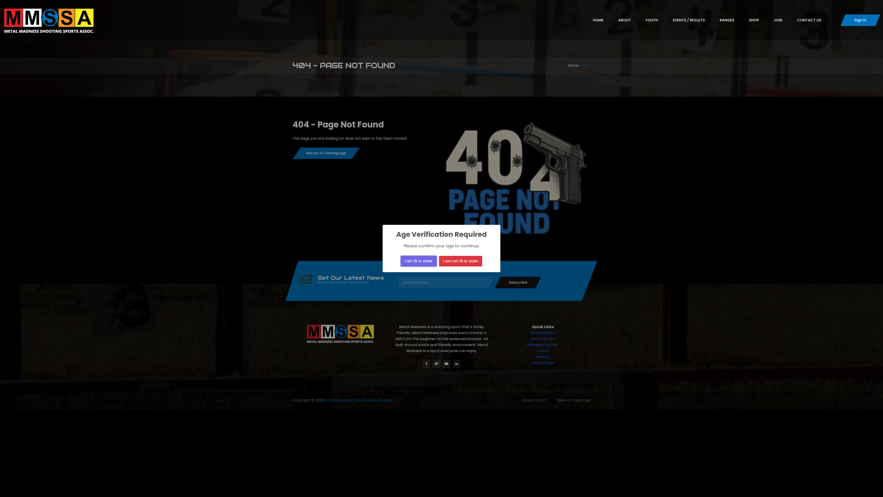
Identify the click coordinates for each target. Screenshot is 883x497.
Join (778, 20)
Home (598, 20)
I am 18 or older (419, 261)
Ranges (727, 20)
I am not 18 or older (460, 261)
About (624, 20)
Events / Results (689, 20)
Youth (651, 20)
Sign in (860, 20)
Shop (754, 20)
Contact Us (809, 20)
